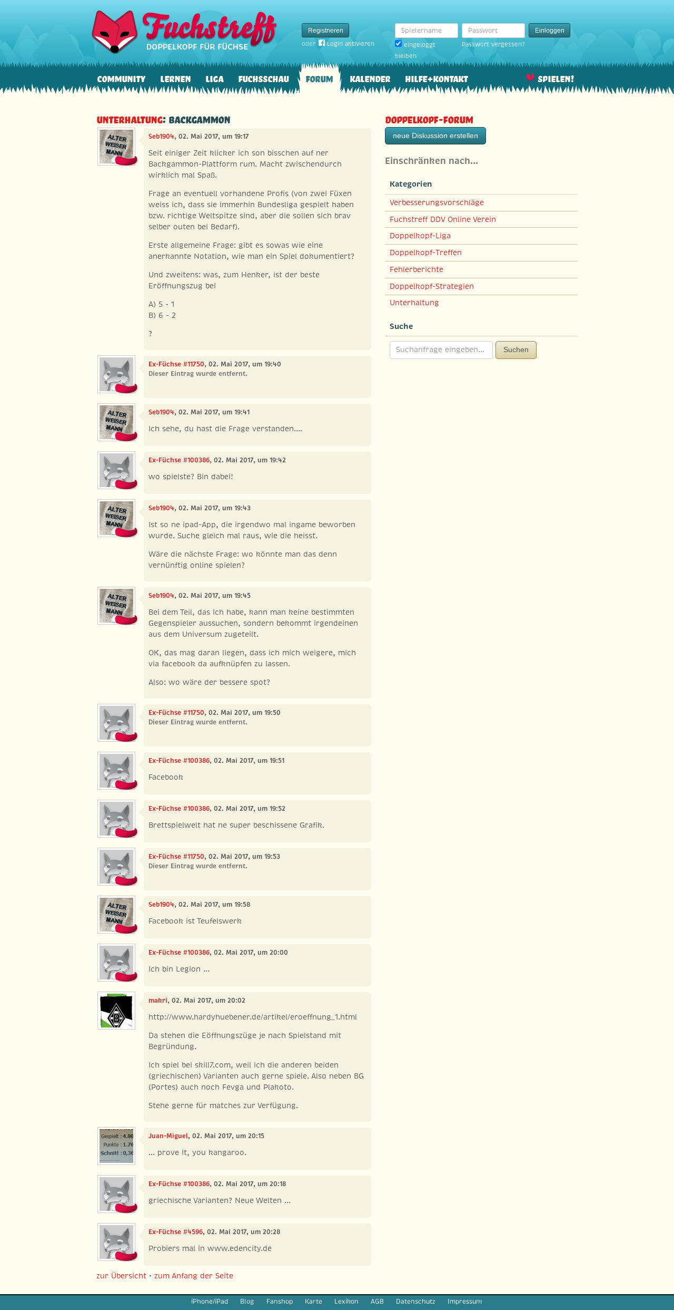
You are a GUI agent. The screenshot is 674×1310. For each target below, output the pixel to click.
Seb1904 (161, 136)
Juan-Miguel (168, 1136)
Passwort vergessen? (493, 44)
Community (121, 78)
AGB (377, 1301)
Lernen (175, 78)
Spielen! (556, 78)
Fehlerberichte (416, 269)
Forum (319, 78)
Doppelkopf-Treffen (426, 252)
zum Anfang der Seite (193, 1275)
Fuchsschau (263, 78)
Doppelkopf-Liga (420, 235)
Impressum (465, 1301)
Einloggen (549, 30)
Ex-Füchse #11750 (176, 364)
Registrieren (325, 30)
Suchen (516, 349)
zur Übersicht (121, 1275)
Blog (247, 1301)
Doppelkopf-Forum (429, 118)
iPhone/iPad (209, 1301)
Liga (214, 78)
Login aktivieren (350, 43)
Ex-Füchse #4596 (175, 1232)
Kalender (370, 78)
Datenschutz (415, 1301)
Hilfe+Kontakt (436, 78)
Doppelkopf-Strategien (432, 286)
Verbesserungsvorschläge (437, 202)
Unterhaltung (129, 118)
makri (157, 1000)
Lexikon (346, 1301)
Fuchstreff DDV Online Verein (443, 219)
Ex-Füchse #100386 (179, 460)
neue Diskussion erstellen (435, 135)
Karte (313, 1301)
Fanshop (279, 1301)
